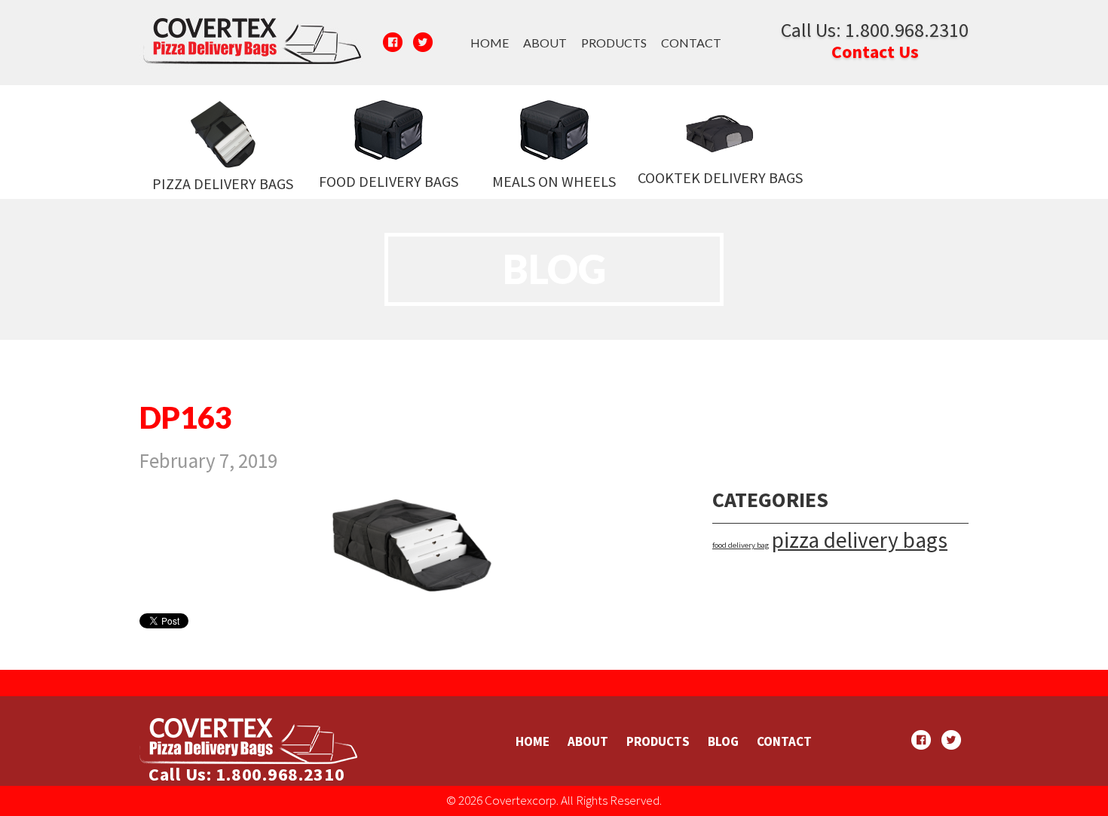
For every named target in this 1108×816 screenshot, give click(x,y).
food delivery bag (740, 545)
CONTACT (691, 42)
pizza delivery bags (859, 540)
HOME (489, 42)
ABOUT (545, 42)
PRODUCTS (614, 42)
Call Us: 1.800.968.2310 (875, 29)
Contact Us (875, 51)
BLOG (723, 741)
